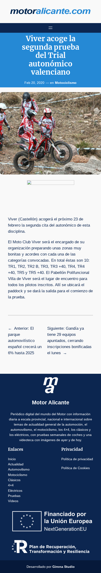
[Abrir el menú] (50, 28)
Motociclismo (66, 83)
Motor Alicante (50, 402)
